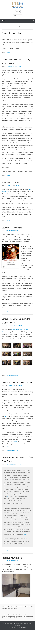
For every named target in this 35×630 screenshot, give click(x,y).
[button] (7, 346)
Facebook (16, 11)
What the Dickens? (10, 182)
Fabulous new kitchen (12, 558)
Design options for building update (17, 382)
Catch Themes (23, 627)
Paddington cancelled (11, 33)
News (8, 52)
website (15, 441)
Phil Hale (21, 36)
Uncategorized (14, 375)
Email (19, 11)
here (20, 414)
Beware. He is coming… (13, 228)
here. (10, 421)
